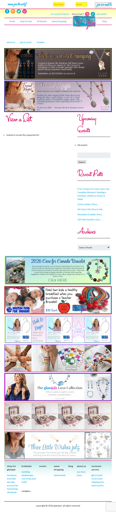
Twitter (19, 11)
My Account (97, 478)
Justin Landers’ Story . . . (88, 204)
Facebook (7, 11)
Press (79, 475)
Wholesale (12, 492)
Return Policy (97, 485)
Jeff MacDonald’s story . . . (90, 219)
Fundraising (12, 488)
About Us (11, 42)
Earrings (11, 482)
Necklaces (12, 475)
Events (42, 466)
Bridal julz (42, 21)
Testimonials (60, 475)
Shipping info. (97, 482)
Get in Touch (97, 475)
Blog (104, 21)
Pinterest (24, 11)
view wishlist (101, 14)
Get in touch (26, 42)
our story (81, 471)
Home (12, 21)
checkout (73, 14)
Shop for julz (26, 21)
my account (55, 14)
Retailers (41, 42)
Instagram (13, 11)
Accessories (12, 485)
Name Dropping (59, 21)
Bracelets (11, 478)
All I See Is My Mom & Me (90, 209)
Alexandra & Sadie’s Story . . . (90, 214)
